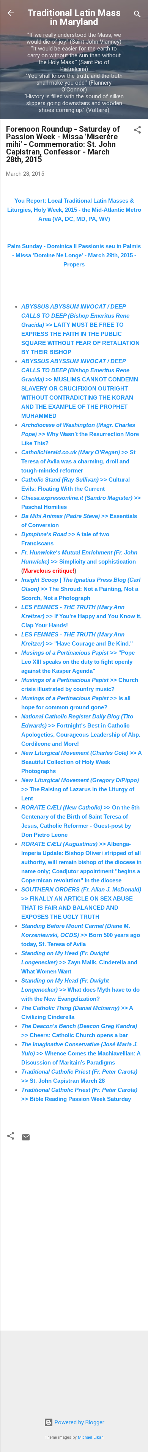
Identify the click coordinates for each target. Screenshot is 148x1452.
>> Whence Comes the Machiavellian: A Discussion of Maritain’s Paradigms (80, 1053)
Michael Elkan (91, 1437)
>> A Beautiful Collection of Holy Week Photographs (81, 762)
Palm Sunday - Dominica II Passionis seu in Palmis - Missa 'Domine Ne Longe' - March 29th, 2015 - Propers (74, 255)
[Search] (137, 15)
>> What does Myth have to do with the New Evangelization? (80, 989)
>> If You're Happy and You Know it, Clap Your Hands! (81, 616)
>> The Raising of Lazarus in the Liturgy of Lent (80, 789)
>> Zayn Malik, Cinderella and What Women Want (79, 962)
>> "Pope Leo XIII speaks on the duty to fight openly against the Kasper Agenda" (78, 661)
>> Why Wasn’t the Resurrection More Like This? (80, 434)
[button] (137, 131)
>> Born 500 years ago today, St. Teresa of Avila (80, 935)
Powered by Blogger (78, 1422)
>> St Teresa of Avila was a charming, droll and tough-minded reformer (78, 461)
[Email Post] (25, 1140)
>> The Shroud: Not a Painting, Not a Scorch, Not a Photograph (80, 588)
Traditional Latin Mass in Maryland (74, 17)
